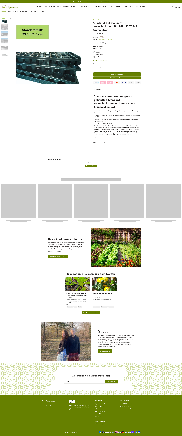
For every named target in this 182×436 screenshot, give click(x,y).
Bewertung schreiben (91, 166)
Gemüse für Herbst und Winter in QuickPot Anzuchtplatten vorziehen (76, 294)
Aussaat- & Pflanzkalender (126, 404)
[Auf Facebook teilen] (98, 142)
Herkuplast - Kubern (98, 20)
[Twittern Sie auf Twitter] (101, 142)
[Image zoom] (48, 57)
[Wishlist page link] (169, 7)
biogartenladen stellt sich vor (102, 404)
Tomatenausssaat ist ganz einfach (102, 294)
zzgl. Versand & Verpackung (106, 39)
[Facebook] (42, 405)
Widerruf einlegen (99, 424)
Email (67, 381)
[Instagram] (50, 405)
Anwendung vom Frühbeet (126, 409)
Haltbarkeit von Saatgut (125, 406)
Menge (95, 64)
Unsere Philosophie (99, 406)
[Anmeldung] (175, 7)
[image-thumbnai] (4, 20)
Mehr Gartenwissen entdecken (91, 313)
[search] (172, 6)
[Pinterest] (46, 405)
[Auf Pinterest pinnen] (104, 142)
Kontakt (96, 409)
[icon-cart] (179, 6)
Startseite (3, 11)
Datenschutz (98, 416)
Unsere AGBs (98, 414)
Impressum (97, 419)
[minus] (94, 67)
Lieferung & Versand (100, 411)
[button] (117, 74)
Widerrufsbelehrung (100, 421)
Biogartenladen (74, 432)
